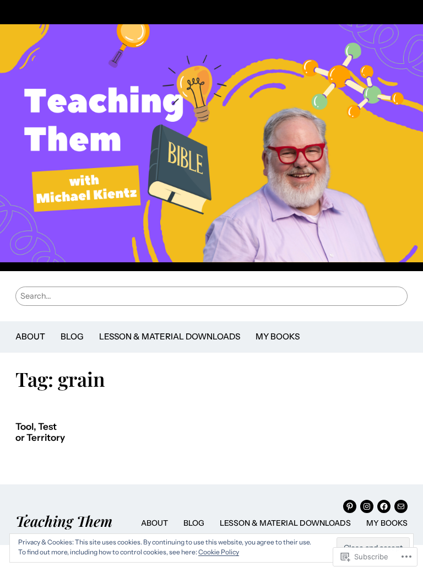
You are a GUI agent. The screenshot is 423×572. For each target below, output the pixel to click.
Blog (72, 336)
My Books (278, 336)
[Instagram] (366, 506)
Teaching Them (63, 521)
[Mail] (401, 506)
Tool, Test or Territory (40, 432)
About (30, 336)
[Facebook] (384, 506)
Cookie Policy (218, 552)
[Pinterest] (349, 506)
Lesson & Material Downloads (169, 336)
